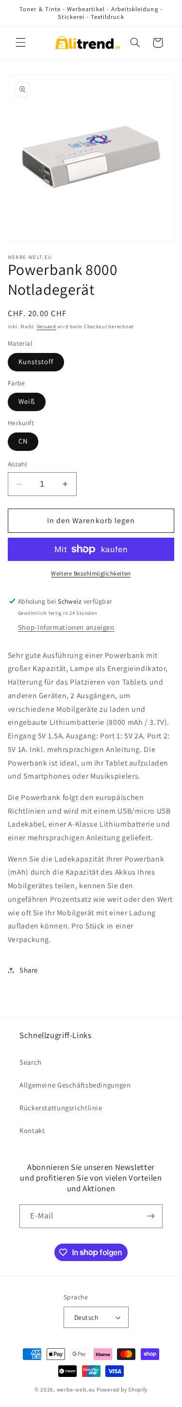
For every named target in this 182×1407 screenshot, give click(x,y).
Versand (46, 326)
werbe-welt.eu (76, 1389)
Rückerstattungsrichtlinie (60, 1107)
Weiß (26, 401)
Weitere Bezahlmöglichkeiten (91, 573)
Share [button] (28, 970)
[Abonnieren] (151, 1216)
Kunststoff (36, 361)
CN (23, 441)
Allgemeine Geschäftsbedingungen (75, 1084)
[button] (20, 43)
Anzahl (17, 464)
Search (30, 1062)
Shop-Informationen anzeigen (66, 627)
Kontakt (32, 1130)
